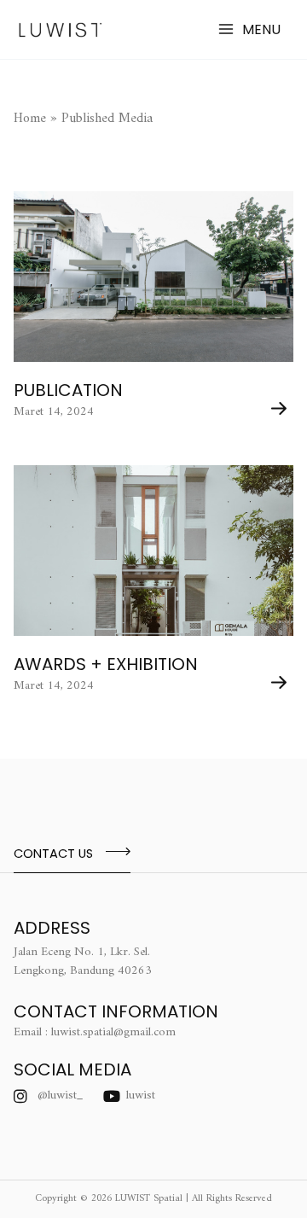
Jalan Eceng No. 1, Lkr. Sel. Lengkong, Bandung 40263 (83, 961)
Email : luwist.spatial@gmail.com (95, 1032)
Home (30, 119)
